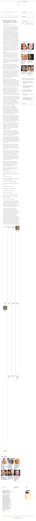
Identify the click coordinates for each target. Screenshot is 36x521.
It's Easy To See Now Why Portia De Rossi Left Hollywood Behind (17, 478)
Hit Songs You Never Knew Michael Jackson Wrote (30, 51)
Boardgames (11, 16)
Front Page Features (16, 16)
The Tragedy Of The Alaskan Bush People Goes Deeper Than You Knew (10, 466)
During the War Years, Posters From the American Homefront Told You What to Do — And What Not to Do (28, 98)
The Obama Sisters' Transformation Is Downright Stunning (24, 73)
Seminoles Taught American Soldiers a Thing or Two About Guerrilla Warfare (28, 86)
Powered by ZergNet (17, 481)
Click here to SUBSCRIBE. (6, 511)
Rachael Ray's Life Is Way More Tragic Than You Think (24, 51)
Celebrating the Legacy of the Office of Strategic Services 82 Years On (28, 82)
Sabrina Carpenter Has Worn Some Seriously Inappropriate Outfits (24, 62)
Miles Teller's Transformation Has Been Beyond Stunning (30, 73)
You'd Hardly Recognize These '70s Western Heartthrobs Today (17, 466)
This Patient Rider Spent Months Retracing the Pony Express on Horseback (27, 90)
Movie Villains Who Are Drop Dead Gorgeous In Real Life (30, 62)
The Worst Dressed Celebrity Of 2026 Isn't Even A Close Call (4, 466)
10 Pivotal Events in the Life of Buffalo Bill (28, 94)
